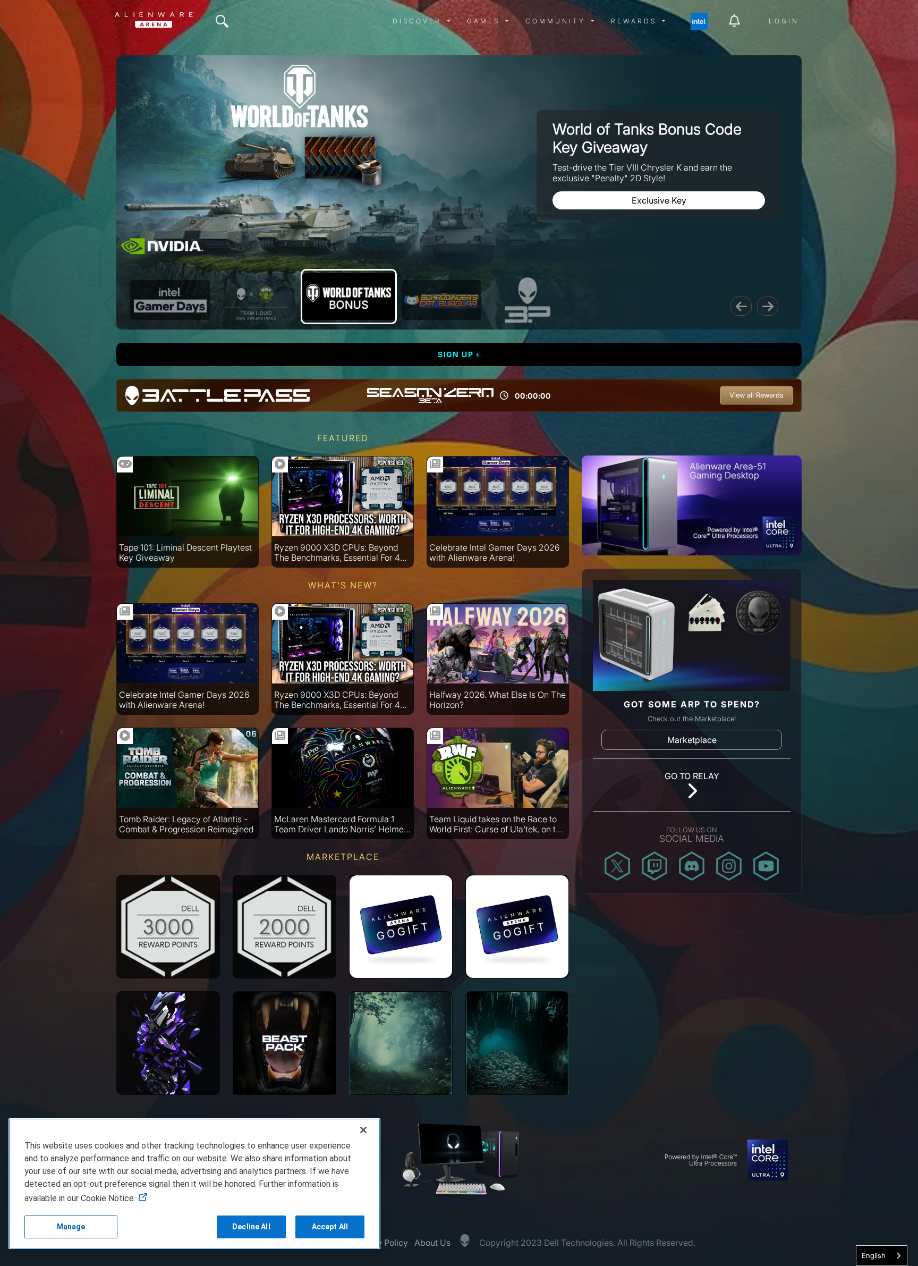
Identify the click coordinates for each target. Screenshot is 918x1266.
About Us (432, 1242)
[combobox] (881, 1255)
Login (784, 21)
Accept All (330, 1226)
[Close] (363, 1130)
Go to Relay (692, 776)
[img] (222, 21)
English (874, 1255)
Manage (71, 1226)
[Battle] (527, 300)
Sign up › (459, 354)
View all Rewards (756, 395)
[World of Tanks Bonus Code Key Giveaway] (349, 296)
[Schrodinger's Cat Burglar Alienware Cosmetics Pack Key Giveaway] (441, 300)
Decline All (251, 1226)
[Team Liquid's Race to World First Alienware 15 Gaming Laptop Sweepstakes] (256, 300)
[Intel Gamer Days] (170, 300)
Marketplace (692, 740)
